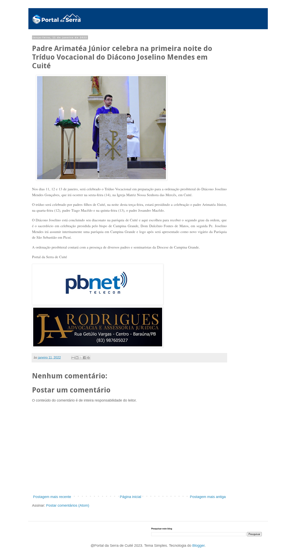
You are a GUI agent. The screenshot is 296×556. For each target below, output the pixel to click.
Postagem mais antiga (208, 497)
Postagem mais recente (52, 497)
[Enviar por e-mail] (73, 358)
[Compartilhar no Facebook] (85, 358)
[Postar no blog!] (77, 358)
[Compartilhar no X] (81, 358)
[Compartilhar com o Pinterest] (88, 358)
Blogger (198, 546)
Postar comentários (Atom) (67, 505)
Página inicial (130, 497)
